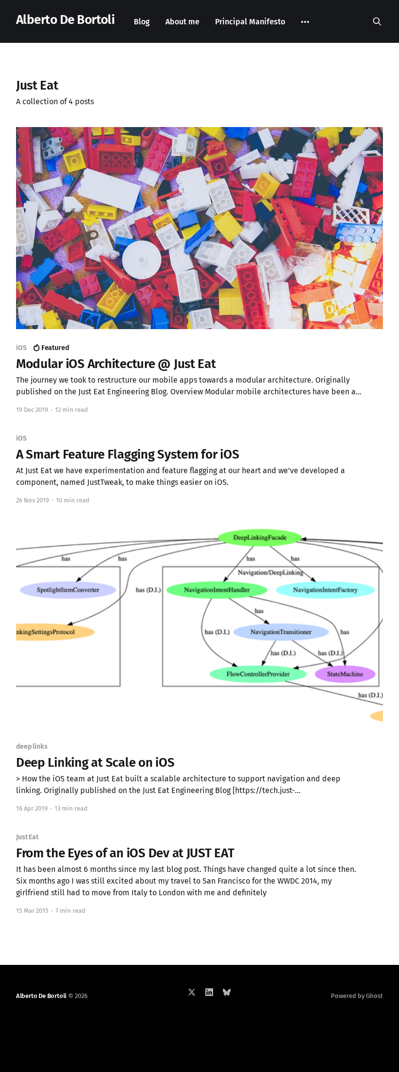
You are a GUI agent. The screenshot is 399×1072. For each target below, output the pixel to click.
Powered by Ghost (357, 995)
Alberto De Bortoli (65, 20)
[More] (305, 22)
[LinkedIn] (209, 992)
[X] (192, 992)
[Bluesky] (227, 992)
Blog (142, 21)
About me (182, 21)
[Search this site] (377, 21)
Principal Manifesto (250, 21)
